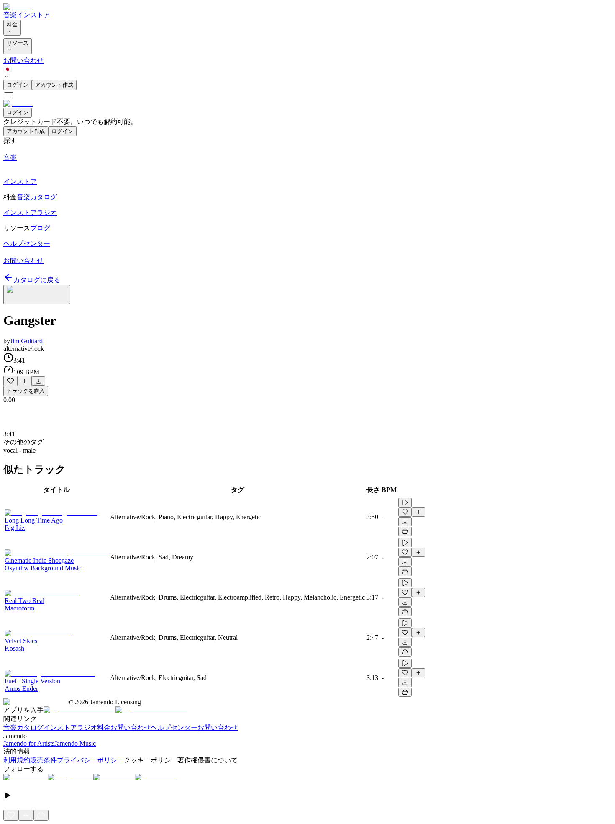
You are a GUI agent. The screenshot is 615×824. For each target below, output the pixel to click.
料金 (12, 24)
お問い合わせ (23, 60)
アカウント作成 (54, 85)
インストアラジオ (70, 727)
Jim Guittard (26, 341)
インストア (33, 14)
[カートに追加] (405, 531)
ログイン (17, 85)
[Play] (36, 294)
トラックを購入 (26, 391)
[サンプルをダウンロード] (38, 381)
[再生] (405, 502)
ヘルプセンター (174, 727)
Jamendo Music (75, 743)
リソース (17, 43)
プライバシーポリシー (90, 760)
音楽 (10, 14)
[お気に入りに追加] (10, 381)
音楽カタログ (23, 727)
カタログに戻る (36, 279)
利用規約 (16, 760)
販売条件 (43, 760)
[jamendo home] (18, 6)
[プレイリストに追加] (25, 381)
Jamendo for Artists (28, 743)
